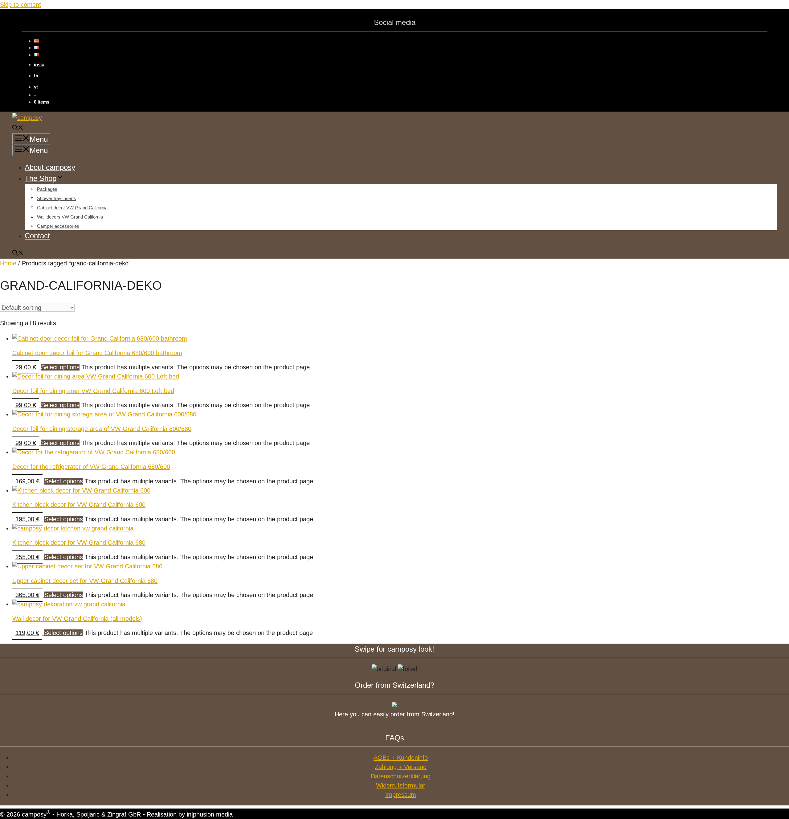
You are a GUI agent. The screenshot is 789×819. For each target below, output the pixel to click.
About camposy (50, 167)
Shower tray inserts (56, 198)
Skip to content (20, 4)
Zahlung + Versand (401, 767)
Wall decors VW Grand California (70, 216)
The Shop (40, 178)
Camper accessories (58, 226)
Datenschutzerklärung (401, 776)
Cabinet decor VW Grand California (72, 207)
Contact (37, 235)
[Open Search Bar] (17, 128)
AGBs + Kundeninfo (401, 757)
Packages (47, 189)
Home (8, 263)
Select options (60, 367)
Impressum (400, 794)
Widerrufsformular (400, 785)
